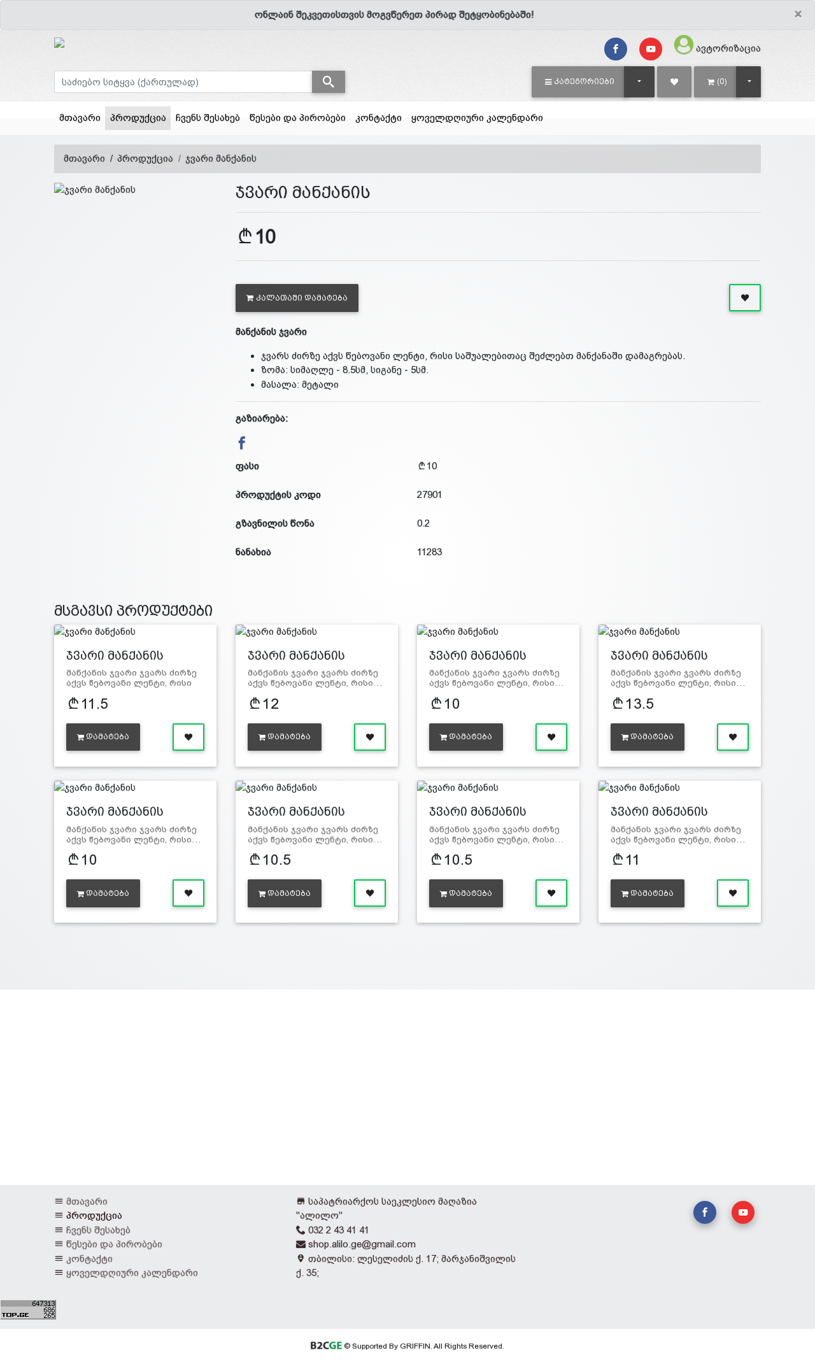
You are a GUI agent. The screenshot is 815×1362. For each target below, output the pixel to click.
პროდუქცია (140, 117)
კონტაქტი (378, 117)
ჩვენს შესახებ (208, 117)
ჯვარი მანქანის (221, 158)
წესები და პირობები (298, 117)
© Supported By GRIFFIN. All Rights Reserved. (423, 1346)
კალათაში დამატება (302, 298)
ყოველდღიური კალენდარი (477, 117)
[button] (580, 81)
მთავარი (80, 117)
